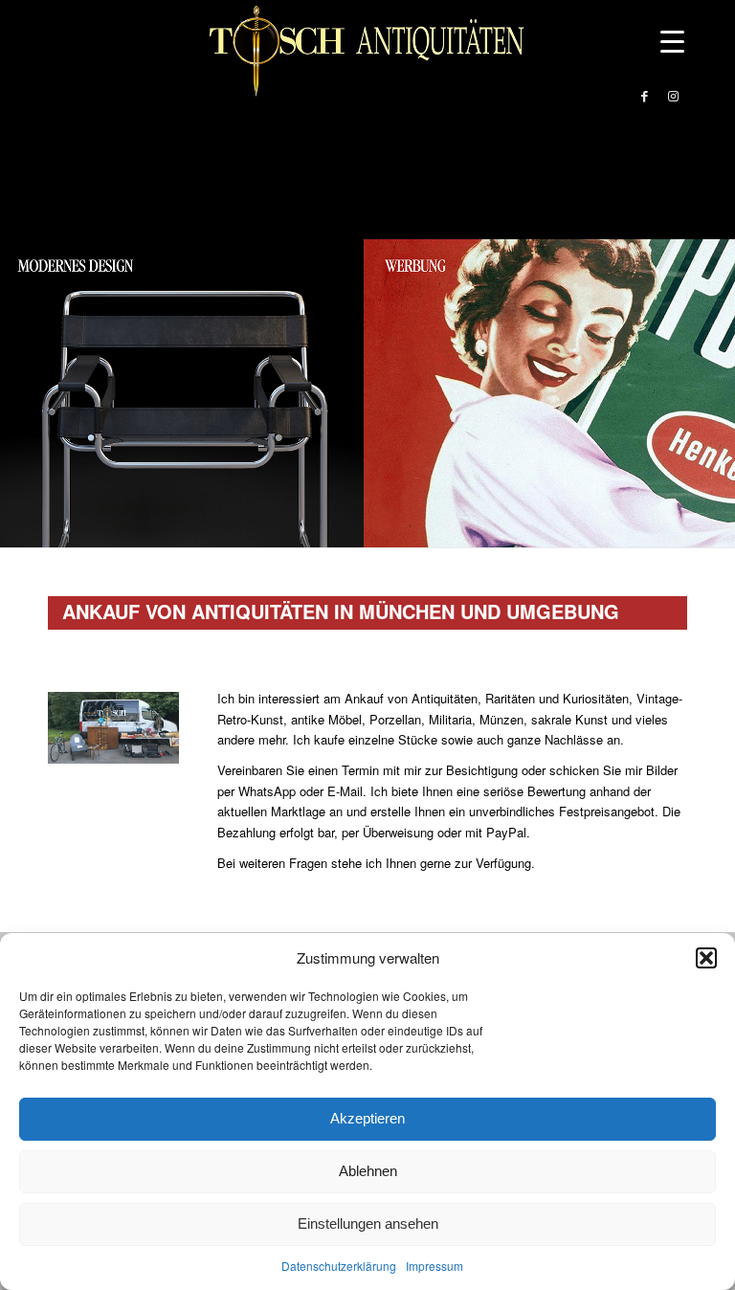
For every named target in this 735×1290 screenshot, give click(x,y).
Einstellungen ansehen (368, 1223)
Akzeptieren (367, 1118)
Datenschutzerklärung (338, 1265)
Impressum (434, 1265)
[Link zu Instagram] (672, 95)
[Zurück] (16, 393)
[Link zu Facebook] (644, 95)
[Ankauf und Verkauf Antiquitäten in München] (367, 95)
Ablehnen (368, 1171)
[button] (706, 958)
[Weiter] (718, 393)
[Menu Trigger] (672, 40)
